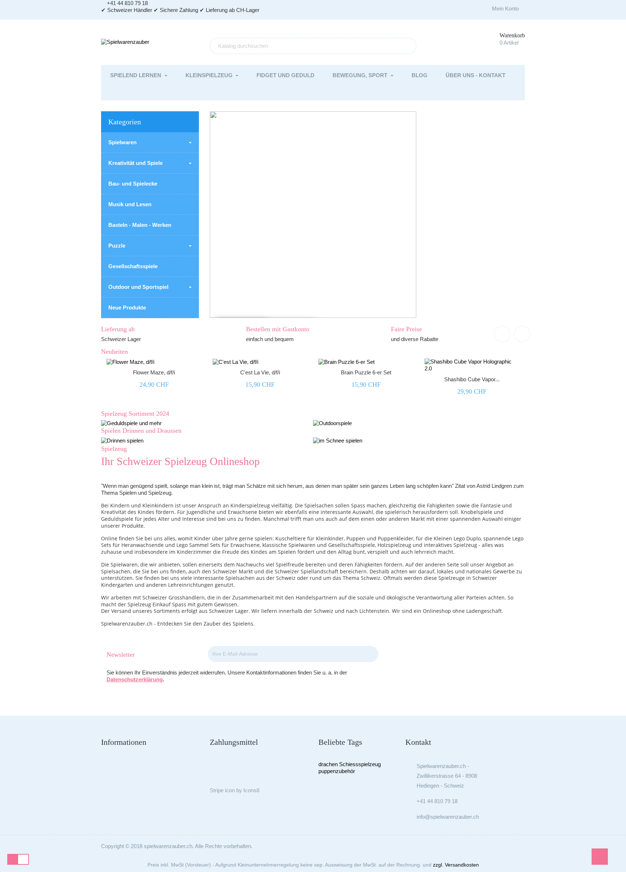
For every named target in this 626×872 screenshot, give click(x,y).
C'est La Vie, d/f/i (260, 372)
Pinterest (474, 655)
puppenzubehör (336, 771)
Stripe (217, 790)
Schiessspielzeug (360, 764)
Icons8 (251, 790)
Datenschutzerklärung (135, 679)
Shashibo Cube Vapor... (472, 379)
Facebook (454, 655)
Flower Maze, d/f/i (154, 372)
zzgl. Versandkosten (456, 865)
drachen (328, 764)
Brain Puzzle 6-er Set (366, 372)
